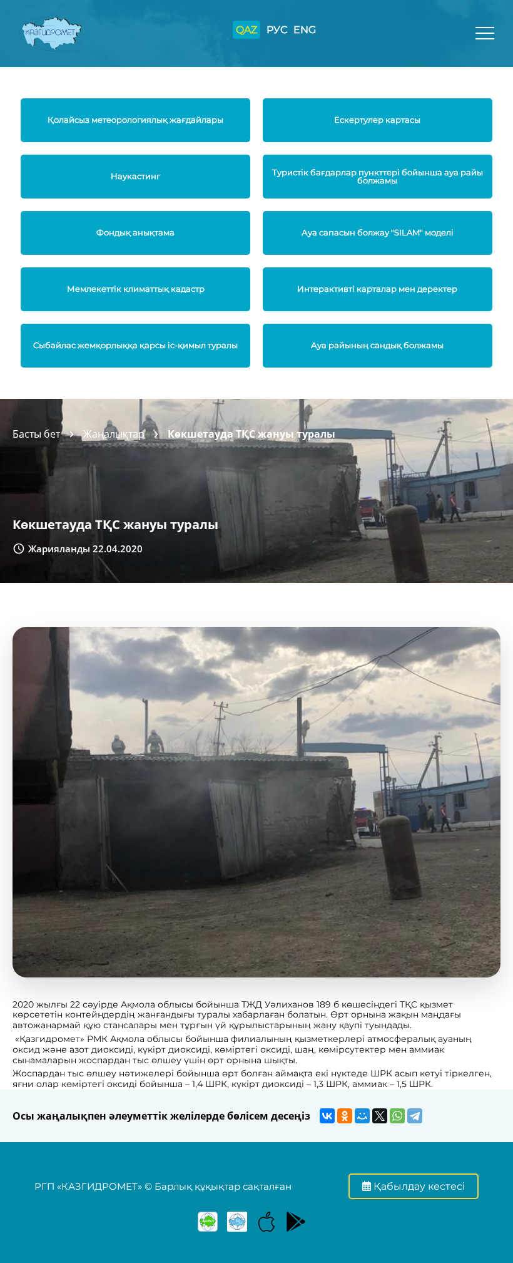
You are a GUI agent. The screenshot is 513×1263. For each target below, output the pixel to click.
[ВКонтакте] (327, 1115)
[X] (379, 1115)
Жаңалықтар (114, 434)
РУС (277, 30)
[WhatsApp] (397, 1115)
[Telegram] (414, 1115)
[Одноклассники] (344, 1115)
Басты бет (36, 434)
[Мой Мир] (362, 1115)
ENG (304, 30)
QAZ (246, 30)
